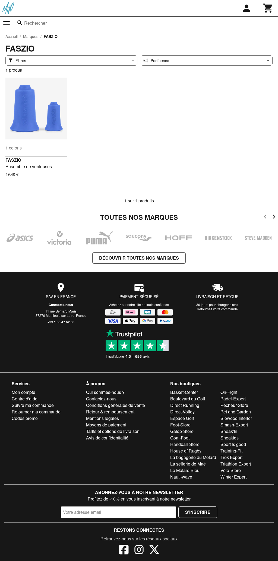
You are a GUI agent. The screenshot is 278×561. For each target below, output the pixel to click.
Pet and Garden (235, 412)
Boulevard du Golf (187, 399)
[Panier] (268, 8)
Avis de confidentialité (107, 438)
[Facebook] (123, 550)
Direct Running (184, 405)
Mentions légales (102, 418)
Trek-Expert (231, 457)
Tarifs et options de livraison (113, 431)
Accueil (11, 36)
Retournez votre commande (217, 309)
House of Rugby (185, 451)
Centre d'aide (24, 399)
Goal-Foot (179, 438)
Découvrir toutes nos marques (139, 258)
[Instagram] (139, 550)
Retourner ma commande (36, 412)
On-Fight (228, 392)
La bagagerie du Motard (193, 457)
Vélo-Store (230, 470)
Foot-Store (180, 425)
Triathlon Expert (235, 464)
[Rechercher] (20, 23)
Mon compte (23, 392)
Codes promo (25, 418)
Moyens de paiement (106, 425)
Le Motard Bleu (185, 470)
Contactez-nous (61, 304)
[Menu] (6, 23)
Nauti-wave (181, 477)
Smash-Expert (234, 425)
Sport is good (233, 444)
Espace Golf (182, 418)
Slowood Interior (236, 418)
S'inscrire (197, 512)
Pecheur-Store (234, 405)
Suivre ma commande (33, 405)
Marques (30, 36)
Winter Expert (233, 477)
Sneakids (229, 438)
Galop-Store (182, 431)
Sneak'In (228, 431)
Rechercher (35, 23)
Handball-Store (185, 444)
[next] (274, 217)
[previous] (265, 217)
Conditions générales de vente (115, 405)
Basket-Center (184, 392)
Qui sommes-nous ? (105, 392)
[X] (154, 550)
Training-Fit (231, 451)
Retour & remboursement (110, 412)
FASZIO (13, 160)
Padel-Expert (233, 399)
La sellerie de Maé (188, 464)
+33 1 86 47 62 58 (61, 322)
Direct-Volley (182, 412)
